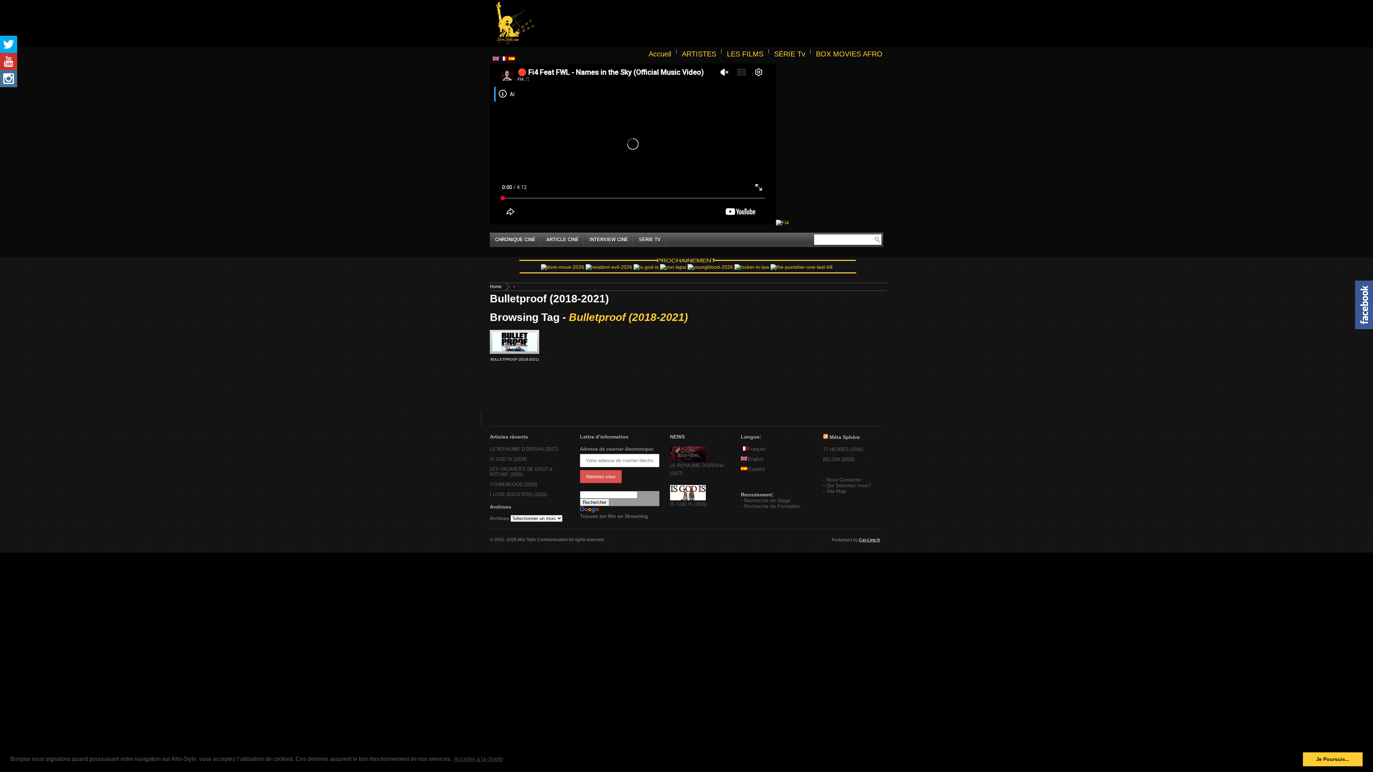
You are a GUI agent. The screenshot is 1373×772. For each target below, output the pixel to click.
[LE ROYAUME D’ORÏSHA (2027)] (688, 460)
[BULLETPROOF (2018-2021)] (514, 342)
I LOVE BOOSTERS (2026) (518, 494)
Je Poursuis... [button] (1332, 759)
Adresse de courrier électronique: (617, 449)
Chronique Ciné (515, 239)
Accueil (660, 54)
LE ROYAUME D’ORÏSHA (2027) (524, 449)
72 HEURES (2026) (843, 449)
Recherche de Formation (772, 506)
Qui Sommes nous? (848, 485)
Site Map (836, 491)
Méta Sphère (845, 437)
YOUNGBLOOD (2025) (513, 484)
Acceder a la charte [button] (478, 759)
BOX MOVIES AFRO (849, 54)
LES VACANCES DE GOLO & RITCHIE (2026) (521, 471)
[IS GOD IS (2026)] (688, 498)
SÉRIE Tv (789, 54)
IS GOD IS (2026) (508, 459)
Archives (499, 518)
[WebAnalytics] (755, 484)
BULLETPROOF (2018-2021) (515, 359)
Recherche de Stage (767, 500)
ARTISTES (699, 54)
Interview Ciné (609, 239)
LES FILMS (745, 54)
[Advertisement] (710, 23)
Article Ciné (562, 239)
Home (496, 286)
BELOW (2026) (838, 459)
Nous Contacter (844, 479)
